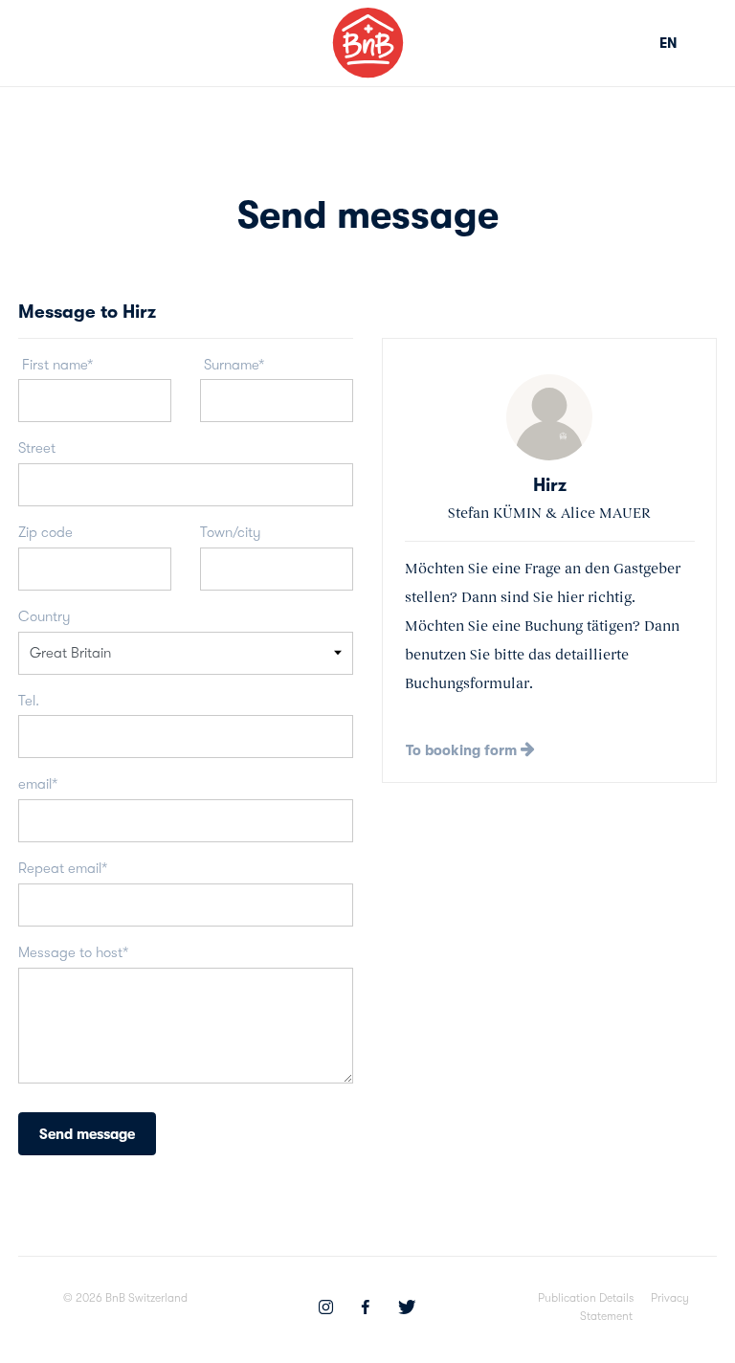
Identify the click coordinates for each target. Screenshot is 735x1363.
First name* (55, 364)
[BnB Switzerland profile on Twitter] (406, 1309)
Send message (87, 1134)
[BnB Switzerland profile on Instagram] (326, 1309)
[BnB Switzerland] (368, 42)
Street (37, 448)
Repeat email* (62, 868)
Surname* (232, 364)
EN (668, 43)
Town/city (230, 532)
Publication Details (586, 1298)
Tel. (28, 700)
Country (44, 616)
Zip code (45, 532)
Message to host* (73, 952)
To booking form (463, 750)
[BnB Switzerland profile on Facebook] (365, 1309)
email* (37, 784)
